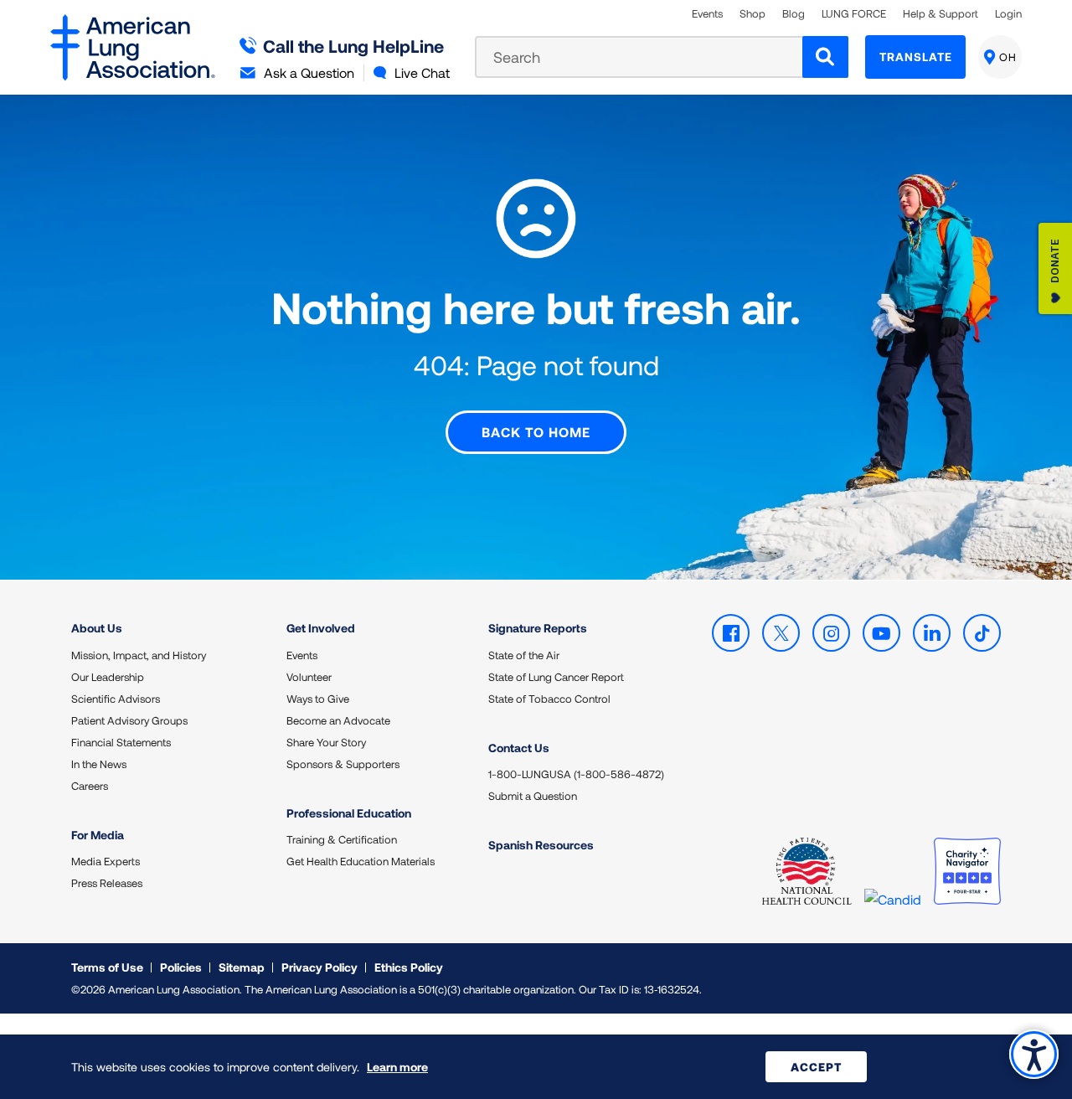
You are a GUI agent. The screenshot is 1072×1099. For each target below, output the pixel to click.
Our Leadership (107, 677)
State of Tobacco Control (549, 698)
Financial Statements (121, 742)
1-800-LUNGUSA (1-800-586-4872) (576, 774)
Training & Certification (341, 839)
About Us (96, 628)
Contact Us (518, 747)
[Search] (825, 57)
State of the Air (523, 655)
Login (1008, 13)
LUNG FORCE (854, 13)
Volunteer (309, 677)
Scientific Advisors (115, 698)
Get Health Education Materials (360, 861)
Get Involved (320, 628)
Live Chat (422, 72)
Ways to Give (317, 698)
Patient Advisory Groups (129, 720)
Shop (752, 13)
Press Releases (106, 883)
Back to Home (536, 432)
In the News (98, 764)
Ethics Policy (408, 967)
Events (707, 13)
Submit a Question (532, 795)
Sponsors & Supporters (342, 764)
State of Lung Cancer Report (556, 677)
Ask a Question (309, 72)
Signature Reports (537, 628)
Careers (89, 785)
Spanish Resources (541, 845)
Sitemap (242, 967)
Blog (793, 13)
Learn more (397, 1067)
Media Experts (105, 861)
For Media (97, 835)
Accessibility (1034, 1054)
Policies (181, 967)
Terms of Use (107, 967)
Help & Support (940, 13)
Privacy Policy (319, 967)
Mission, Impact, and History (138, 655)
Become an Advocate (338, 720)
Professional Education (348, 813)
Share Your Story (326, 742)
